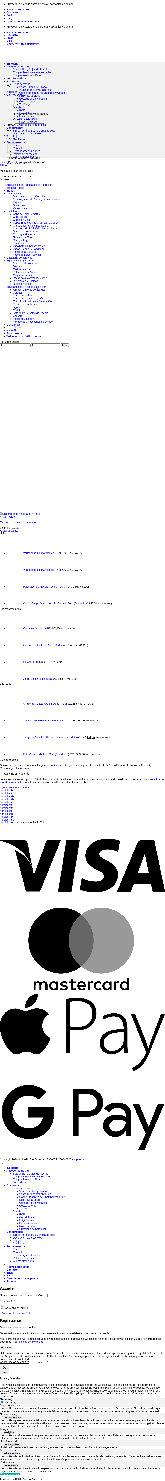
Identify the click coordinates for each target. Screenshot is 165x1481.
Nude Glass (13, 330)
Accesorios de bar (17, 1170)
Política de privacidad (25, 154)
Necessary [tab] (6, 1399)
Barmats (17, 266)
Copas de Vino (27, 101)
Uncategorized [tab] (8, 1441)
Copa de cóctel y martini (33, 98)
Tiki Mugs (24, 104)
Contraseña (7, 1301)
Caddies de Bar (22, 269)
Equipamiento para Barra (27, 75)
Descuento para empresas (22, 21)
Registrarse (6, 1347)
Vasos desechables (24, 208)
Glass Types (13, 324)
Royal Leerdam (28, 122)
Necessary (10, 1402)
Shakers (17, 316)
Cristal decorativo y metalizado (30, 225)
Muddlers (18, 310)
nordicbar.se (7, 819)
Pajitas (17, 136)
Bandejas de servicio (25, 263)
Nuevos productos (17, 9)
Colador (17, 292)
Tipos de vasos (21, 84)
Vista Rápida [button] (7, 516)
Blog (9, 18)
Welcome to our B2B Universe (23, 336)
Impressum (79, 1159)
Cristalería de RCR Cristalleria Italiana (35, 228)
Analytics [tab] (5, 1429)
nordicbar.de (7, 796)
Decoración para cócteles (27, 133)
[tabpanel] (82, 1410)
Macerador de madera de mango (18, 522)
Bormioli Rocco (28, 119)
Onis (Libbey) (27, 113)
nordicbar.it (6, 811)
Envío (10, 15)
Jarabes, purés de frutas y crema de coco (36, 199)
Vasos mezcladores (24, 318)
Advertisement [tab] (8, 1450)
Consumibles (14, 127)
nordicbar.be (7, 790)
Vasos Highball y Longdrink (35, 90)
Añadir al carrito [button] (9, 530)
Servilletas (19, 139)
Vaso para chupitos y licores (29, 246)
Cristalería (12, 81)
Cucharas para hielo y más (28, 298)
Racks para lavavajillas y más (30, 278)
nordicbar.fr (6, 808)
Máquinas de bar (22, 275)
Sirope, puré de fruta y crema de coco (34, 130)
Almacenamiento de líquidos (29, 289)
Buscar (10, 125)
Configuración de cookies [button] (14, 1362)
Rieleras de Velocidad (25, 281)
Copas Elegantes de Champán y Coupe (42, 92)
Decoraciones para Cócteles (29, 196)
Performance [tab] (7, 1462)
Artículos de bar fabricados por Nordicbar (29, 184)
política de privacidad (31, 1341)
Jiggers (17, 307)
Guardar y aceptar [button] (10, 1474)
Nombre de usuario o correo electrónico (23, 1295)
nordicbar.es (7, 802)
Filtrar (65, 345)
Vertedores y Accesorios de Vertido (33, 321)
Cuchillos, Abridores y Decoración (32, 301)
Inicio (3, 162)
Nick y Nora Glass (29, 95)
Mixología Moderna (24, 234)
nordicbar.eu (7, 822)
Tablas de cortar (22, 284)
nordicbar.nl (6, 813)
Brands (10, 190)
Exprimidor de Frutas (25, 304)
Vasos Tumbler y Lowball (33, 87)
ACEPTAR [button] (44, 1362)
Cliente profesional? (24, 156)
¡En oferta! (12, 1167)
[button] (11, 91)
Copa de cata (20, 217)
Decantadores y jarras (25, 231)
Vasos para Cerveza (24, 251)
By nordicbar (20, 78)
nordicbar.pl (6, 816)
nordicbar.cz (7, 793)
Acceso (24, 1308)
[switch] (2, 1417)
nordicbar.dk (7, 799)
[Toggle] (1, 788)
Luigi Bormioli (27, 116)
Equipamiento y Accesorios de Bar (32, 72)
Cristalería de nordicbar (32, 124)
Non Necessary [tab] (9, 1414)
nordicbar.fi (6, 805)
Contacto (12, 12)
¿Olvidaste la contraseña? (15, 1313)
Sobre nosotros (16, 1246)
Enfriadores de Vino (24, 272)
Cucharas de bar (22, 295)
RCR (22, 110)
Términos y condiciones (26, 151)
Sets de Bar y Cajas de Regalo (30, 69)
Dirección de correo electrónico (18, 1327)
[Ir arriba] (1, 1163)
